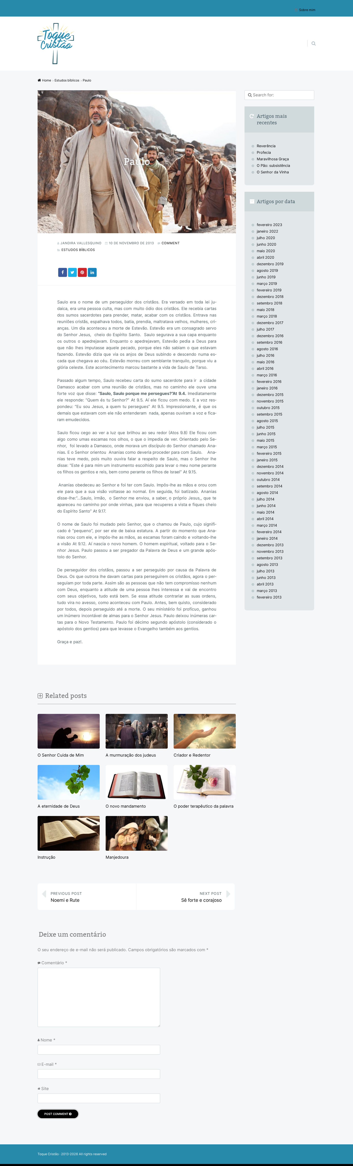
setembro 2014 (269, 486)
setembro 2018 (269, 303)
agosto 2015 (267, 421)
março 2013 (267, 591)
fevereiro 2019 (269, 290)
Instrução (46, 857)
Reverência (266, 146)
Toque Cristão (48, 1154)
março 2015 (267, 447)
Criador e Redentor (192, 755)
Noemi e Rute (66, 897)
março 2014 (267, 525)
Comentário (54, 962)
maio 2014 (265, 512)
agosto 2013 (267, 564)
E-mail (49, 1064)
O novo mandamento (126, 806)
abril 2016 (265, 368)
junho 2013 (266, 577)
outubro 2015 (268, 408)
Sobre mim (307, 9)
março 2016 (267, 375)
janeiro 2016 (267, 388)
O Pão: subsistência (273, 165)
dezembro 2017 (270, 323)
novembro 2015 (270, 401)
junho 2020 (266, 244)
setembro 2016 (269, 342)
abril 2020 (265, 257)
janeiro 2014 (267, 538)
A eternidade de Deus (59, 806)
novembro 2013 (270, 551)
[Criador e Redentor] (205, 747)
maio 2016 (265, 362)
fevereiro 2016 (269, 381)
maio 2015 (265, 440)
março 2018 (267, 316)
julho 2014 (265, 499)
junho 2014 (266, 506)
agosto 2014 (267, 492)
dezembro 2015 (270, 394)
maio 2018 (265, 310)
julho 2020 (266, 238)
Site (45, 1088)
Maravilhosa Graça (273, 159)
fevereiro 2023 (269, 225)
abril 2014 (265, 519)
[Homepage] (56, 43)
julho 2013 (265, 571)
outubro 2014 (268, 479)
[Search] (310, 38)
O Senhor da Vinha (273, 172)
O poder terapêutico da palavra (203, 806)
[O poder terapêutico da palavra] (205, 798)
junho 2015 (266, 434)
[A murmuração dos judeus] (137, 747)
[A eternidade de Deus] (69, 798)
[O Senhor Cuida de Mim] (69, 747)
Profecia (264, 152)
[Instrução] (69, 849)
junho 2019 (266, 277)
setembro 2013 (269, 558)
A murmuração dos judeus (131, 755)
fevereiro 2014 (269, 532)
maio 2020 (266, 251)
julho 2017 (265, 329)
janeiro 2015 (267, 460)
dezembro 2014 (270, 466)
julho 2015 (265, 427)
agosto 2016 (267, 349)
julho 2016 (265, 355)
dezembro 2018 (270, 296)
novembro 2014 (270, 473)
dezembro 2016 (270, 336)
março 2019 (267, 283)
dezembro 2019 (270, 264)
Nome (48, 1040)
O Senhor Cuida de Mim (61, 755)
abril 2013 (265, 584)
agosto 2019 (267, 270)
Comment (171, 243)
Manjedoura (117, 857)
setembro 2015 (269, 414)
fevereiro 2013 (269, 597)
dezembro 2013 (270, 545)
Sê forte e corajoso (201, 897)
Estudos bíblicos (78, 250)
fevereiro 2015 (269, 453)
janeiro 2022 (267, 231)
